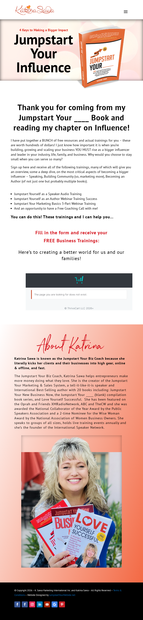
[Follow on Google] (55, 604)
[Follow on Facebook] (17, 604)
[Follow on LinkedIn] (40, 604)
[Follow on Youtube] (47, 604)
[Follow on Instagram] (32, 604)
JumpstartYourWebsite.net (62, 595)
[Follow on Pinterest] (62, 604)
